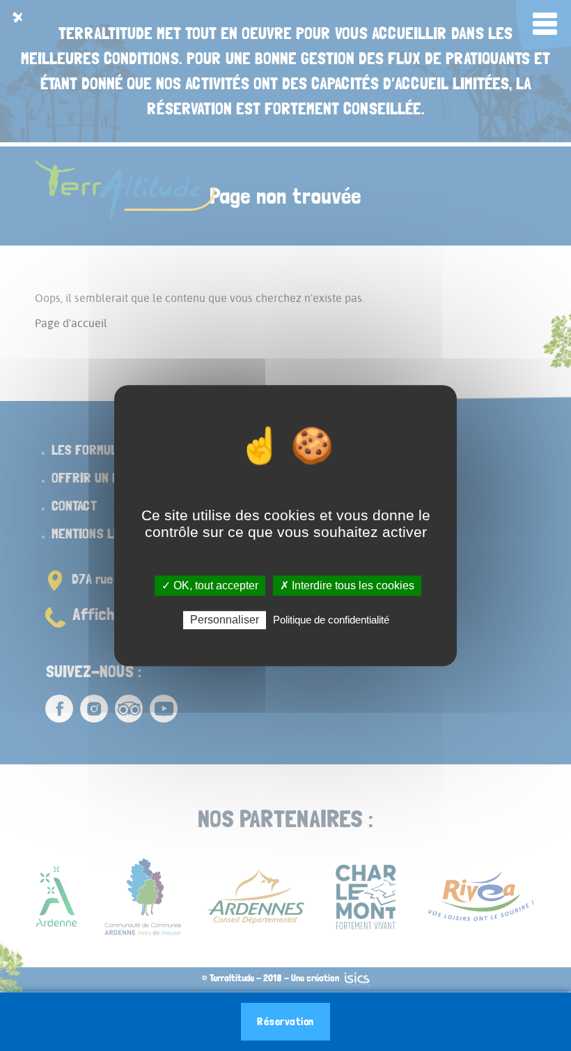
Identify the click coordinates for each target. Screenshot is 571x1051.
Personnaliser (224, 620)
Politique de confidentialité (331, 620)
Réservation (285, 1021)
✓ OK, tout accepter (210, 585)
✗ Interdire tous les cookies (347, 585)
